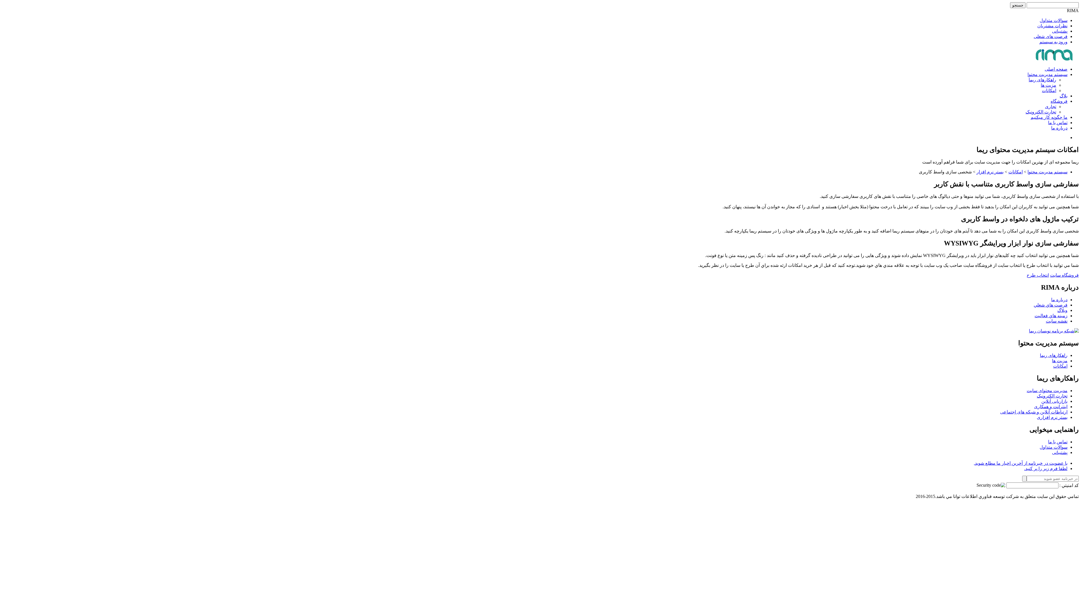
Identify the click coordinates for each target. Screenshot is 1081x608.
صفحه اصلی (1056, 69)
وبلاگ (1062, 310)
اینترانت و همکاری (1050, 406)
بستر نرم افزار (990, 171)
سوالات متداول (1053, 20)
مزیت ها (1048, 85)
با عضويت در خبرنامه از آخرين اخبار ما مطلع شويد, (1020, 463)
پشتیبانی (1059, 31)
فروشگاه (1059, 101)
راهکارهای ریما (1042, 79)
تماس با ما (1057, 122)
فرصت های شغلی (1050, 36)
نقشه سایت (1056, 321)
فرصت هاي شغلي (1050, 305)
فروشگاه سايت (1064, 275)
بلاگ (1063, 95)
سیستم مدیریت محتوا (1047, 74)
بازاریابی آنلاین (1054, 401)
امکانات (1049, 90)
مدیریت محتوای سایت (1047, 390)
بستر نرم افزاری (1052, 417)
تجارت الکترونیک (1041, 111)
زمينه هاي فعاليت (1051, 315)
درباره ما (1059, 128)
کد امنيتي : (1069, 485)
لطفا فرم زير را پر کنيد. (1045, 468)
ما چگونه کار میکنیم (1049, 117)
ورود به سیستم (1053, 41)
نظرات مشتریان (1052, 25)
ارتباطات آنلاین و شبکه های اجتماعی (1033, 412)
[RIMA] (1054, 59)
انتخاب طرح (1038, 275)
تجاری (1050, 106)
